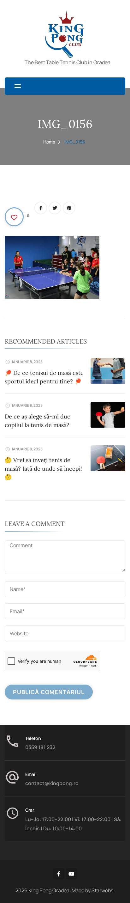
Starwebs (102, 890)
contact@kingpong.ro (52, 783)
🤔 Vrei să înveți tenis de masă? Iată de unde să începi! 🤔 (43, 468)
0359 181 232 (40, 747)
